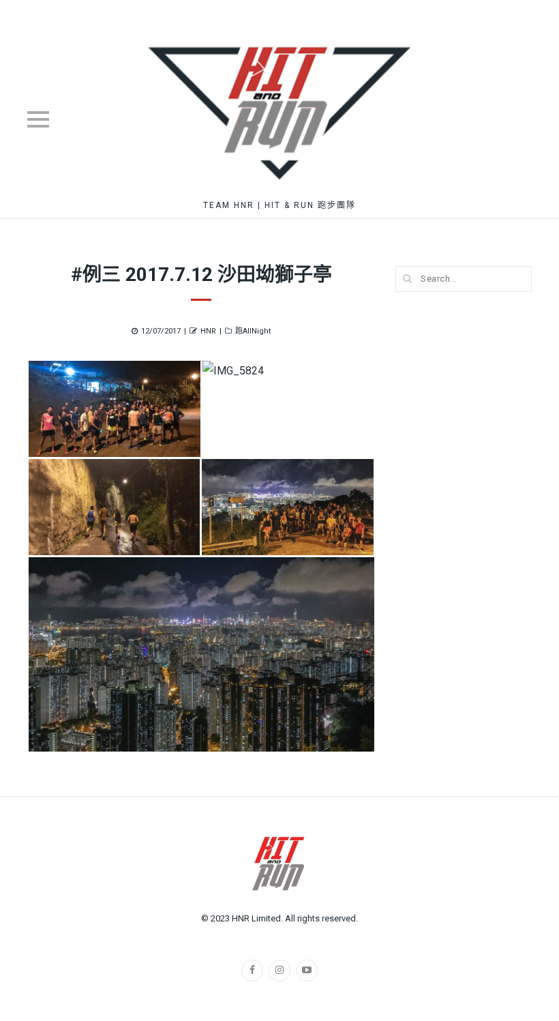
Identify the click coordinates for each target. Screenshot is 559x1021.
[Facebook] (252, 970)
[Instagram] (279, 970)
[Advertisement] (463, 517)
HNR (208, 331)
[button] (114, 408)
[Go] (407, 278)
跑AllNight (253, 331)
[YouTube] (307, 970)
